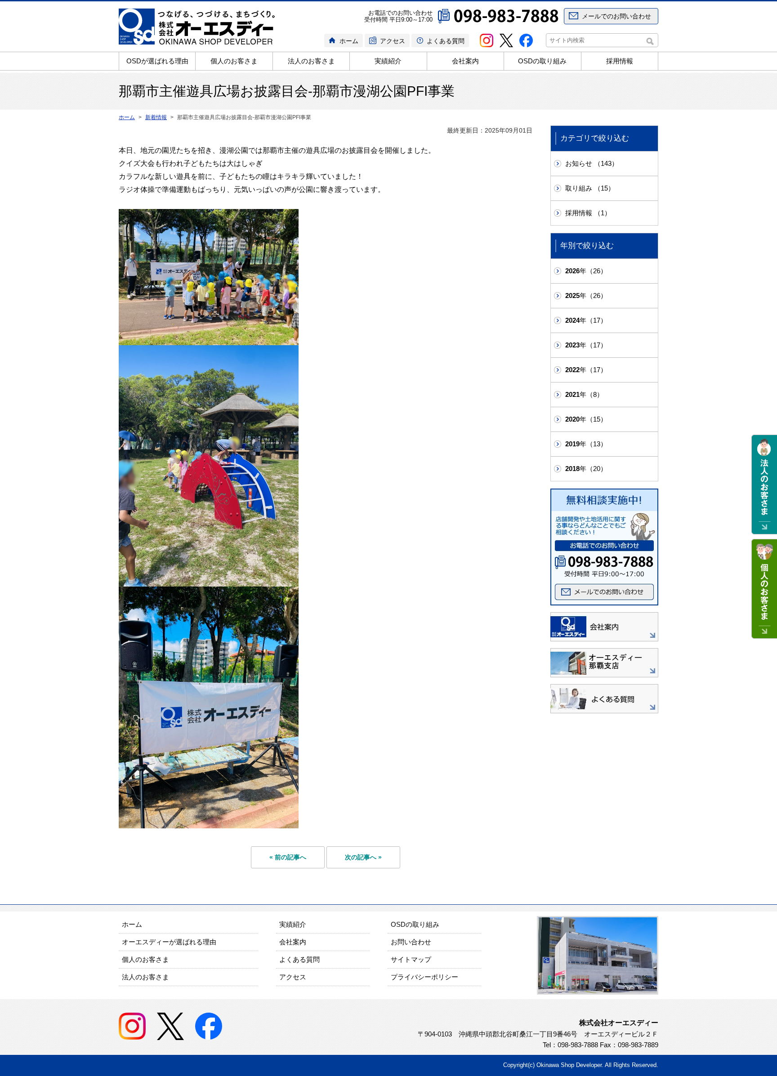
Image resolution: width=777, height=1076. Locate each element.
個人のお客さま (234, 61)
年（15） (586, 419)
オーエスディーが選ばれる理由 (169, 942)
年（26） (586, 271)
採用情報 (619, 61)
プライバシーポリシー (424, 977)
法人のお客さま (311, 61)
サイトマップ (411, 959)
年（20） (586, 468)
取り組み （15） (590, 188)
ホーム (348, 40)
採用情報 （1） (588, 213)
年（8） (584, 394)
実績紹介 (388, 61)
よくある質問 (445, 40)
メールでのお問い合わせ (616, 16)
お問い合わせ (411, 942)
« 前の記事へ (287, 857)
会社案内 (465, 61)
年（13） (586, 444)
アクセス (392, 40)
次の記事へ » (363, 857)
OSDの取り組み (542, 61)
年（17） (586, 320)
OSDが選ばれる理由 (157, 61)
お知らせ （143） (591, 163)
